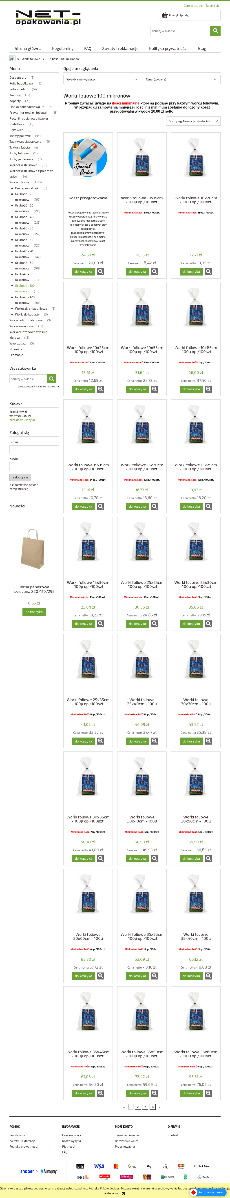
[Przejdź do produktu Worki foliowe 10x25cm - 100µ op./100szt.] (88, 313)
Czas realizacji (71, 1135)
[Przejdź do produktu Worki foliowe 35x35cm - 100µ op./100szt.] (142, 900)
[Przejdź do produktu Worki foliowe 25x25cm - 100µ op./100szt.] (142, 548)
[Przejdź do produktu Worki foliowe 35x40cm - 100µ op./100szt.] (195, 900)
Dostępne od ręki (27, 188)
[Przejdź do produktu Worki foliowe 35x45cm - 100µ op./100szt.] (88, 1017)
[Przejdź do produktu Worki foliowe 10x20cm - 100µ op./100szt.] (195, 164)
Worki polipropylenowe (26, 320)
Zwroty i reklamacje (22, 1141)
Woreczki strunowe (23, 165)
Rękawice (16, 130)
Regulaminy (17, 1135)
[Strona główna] (48, 16)
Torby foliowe (19, 153)
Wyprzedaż (17, 343)
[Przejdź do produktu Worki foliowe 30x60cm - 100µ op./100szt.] (88, 900)
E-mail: (14, 442)
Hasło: (13, 458)
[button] (100, 271)
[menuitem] (28, 48)
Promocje (16, 355)
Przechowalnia (125, 1146)
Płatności (68, 1146)
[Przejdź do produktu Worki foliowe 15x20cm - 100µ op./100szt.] (142, 430)
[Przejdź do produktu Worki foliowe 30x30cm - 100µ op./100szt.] (195, 665)
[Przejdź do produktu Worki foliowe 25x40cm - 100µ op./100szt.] (142, 665)
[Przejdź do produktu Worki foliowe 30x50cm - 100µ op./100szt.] (195, 783)
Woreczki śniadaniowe (31, 308)
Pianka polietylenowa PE (26, 107)
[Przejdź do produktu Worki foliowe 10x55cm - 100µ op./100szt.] (142, 313)
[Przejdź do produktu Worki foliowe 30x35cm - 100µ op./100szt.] (88, 783)
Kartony (15, 95)
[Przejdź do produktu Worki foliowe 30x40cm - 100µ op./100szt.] (142, 783)
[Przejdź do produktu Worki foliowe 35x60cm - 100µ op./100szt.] (195, 1017)
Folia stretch (18, 89)
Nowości (15, 349)
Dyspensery (17, 77)
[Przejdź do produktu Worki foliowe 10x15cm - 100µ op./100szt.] (142, 164)
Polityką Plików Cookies (104, 1188)
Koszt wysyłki (71, 1141)
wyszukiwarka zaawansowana (38, 386)
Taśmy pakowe (20, 136)
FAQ (64, 1152)
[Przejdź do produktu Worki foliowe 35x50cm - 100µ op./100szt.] (142, 1017)
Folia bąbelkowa (21, 83)
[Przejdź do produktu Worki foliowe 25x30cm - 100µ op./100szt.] (195, 548)
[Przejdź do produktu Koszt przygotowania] (88, 164)
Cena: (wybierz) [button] (156, 79)
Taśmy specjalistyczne (25, 141)
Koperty (15, 101)
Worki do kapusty (27, 314)
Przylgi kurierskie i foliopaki (28, 112)
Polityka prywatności (23, 1146)
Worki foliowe (19, 182)
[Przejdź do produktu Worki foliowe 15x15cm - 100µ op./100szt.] (88, 430)
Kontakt (173, 1135)
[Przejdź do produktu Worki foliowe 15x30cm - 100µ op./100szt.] (88, 548)
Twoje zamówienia (127, 1135)
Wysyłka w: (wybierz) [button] (80, 79)
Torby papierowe (21, 159)
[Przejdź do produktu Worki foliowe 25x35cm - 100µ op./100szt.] (88, 665)
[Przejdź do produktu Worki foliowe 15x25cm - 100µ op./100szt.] (195, 430)
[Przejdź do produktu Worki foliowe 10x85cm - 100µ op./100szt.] (195, 313)
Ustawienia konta (126, 1141)
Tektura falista (19, 147)
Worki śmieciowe (21, 326)
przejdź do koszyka (22, 420)
